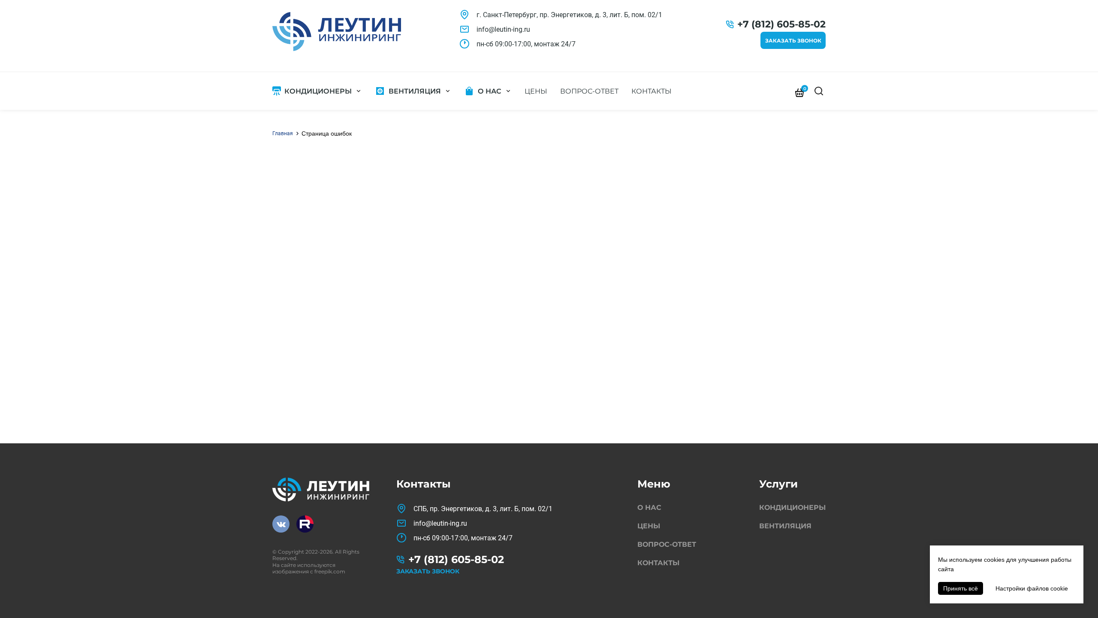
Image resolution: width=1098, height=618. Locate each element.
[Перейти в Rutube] (305, 524)
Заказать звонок (793, 40)
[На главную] (336, 31)
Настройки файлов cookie (1031, 588)
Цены (536, 91)
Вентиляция (415, 91)
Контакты (651, 91)
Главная (282, 133)
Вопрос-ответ (589, 91)
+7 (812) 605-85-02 (781, 24)
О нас (489, 91)
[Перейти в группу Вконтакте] (281, 524)
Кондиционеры (318, 91)
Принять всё (960, 588)
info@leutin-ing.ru (503, 29)
